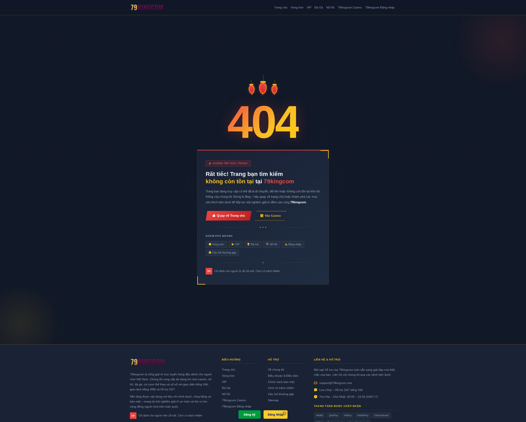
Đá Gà (319, 7)
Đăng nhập (294, 244)
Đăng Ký (249, 414)
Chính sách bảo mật (281, 382)
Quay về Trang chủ (231, 215)
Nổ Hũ (330, 7)
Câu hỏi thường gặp (224, 252)
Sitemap (273, 400)
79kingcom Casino (350, 7)
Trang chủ (280, 7)
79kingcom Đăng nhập (379, 7)
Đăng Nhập (276, 414)
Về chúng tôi (276, 369)
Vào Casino (273, 215)
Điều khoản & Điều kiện (283, 375)
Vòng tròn (297, 7)
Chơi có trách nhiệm (281, 387)
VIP (309, 7)
